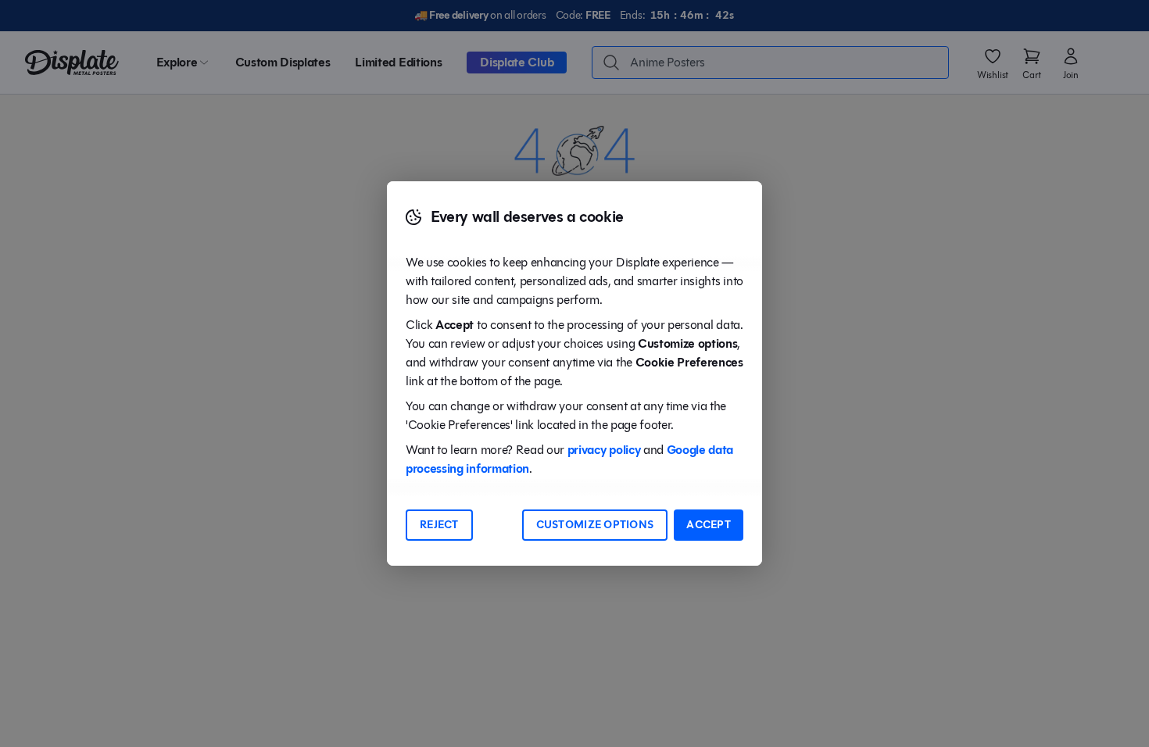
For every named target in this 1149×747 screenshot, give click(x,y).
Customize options (595, 524)
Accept (708, 524)
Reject (439, 524)
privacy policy (604, 449)
